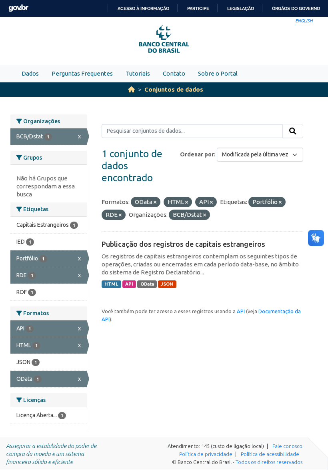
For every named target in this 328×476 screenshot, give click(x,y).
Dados (30, 73)
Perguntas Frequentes (82, 73)
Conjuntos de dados (173, 89)
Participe (198, 8)
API (129, 284)
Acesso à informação (143, 8)
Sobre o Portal (218, 73)
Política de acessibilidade (270, 454)
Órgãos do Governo (296, 8)
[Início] (131, 89)
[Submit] (292, 131)
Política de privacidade (205, 454)
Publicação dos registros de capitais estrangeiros (183, 244)
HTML (111, 284)
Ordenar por (197, 154)
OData (147, 284)
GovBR (18, 8)
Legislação (240, 8)
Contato (174, 73)
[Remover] (155, 202)
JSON (167, 284)
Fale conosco (287, 446)
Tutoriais (138, 73)
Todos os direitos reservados (269, 462)
